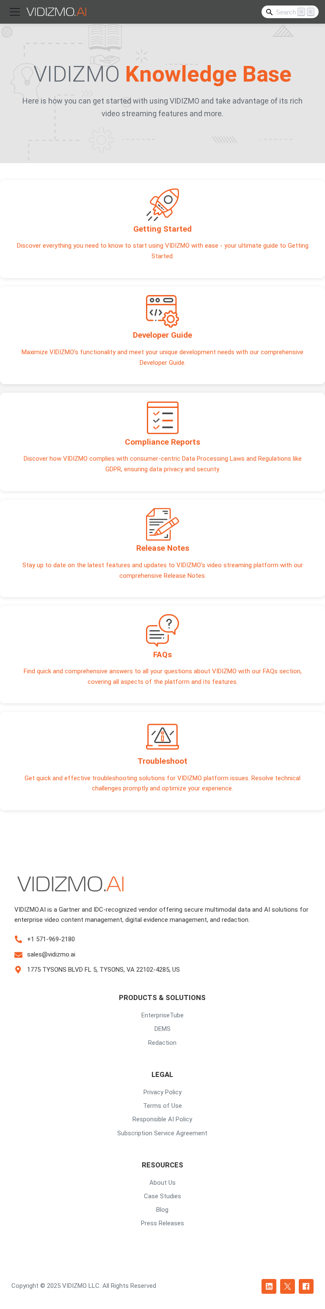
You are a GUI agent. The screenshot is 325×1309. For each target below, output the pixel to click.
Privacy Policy (162, 1092)
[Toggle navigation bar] (14, 11)
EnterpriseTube (162, 1015)
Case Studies (162, 1196)
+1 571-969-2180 (51, 939)
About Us (162, 1182)
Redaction (162, 1043)
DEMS (162, 1029)
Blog (162, 1209)
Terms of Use (162, 1106)
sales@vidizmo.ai (51, 954)
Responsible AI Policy (162, 1119)
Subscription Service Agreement (162, 1133)
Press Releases (162, 1223)
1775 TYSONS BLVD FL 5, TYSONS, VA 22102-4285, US (103, 969)
